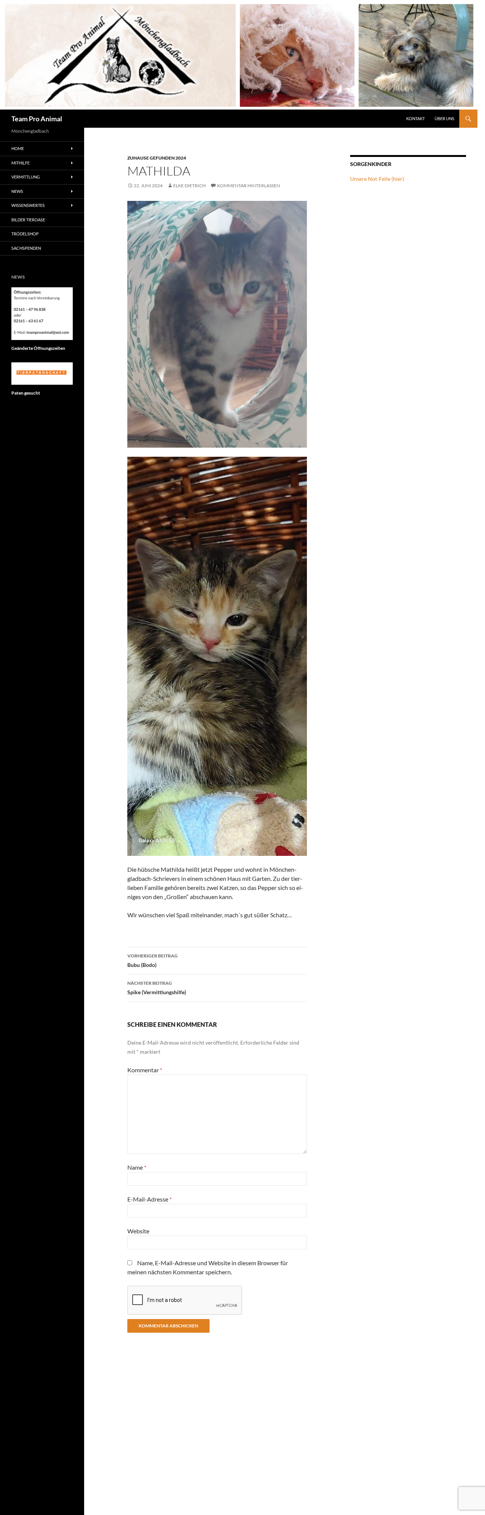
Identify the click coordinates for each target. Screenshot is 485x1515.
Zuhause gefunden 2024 (156, 158)
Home (17, 148)
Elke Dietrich (189, 185)
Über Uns (444, 118)
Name (136, 1167)
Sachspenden (26, 248)
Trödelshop (25, 233)
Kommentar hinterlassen (248, 185)
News (17, 191)
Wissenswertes (28, 205)
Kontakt (415, 118)
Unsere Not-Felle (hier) (377, 178)
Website (138, 1231)
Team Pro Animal (36, 118)
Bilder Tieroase (28, 219)
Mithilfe (20, 162)
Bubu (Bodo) (152, 960)
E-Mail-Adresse (149, 1199)
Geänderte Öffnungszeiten (38, 348)
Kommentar (144, 1069)
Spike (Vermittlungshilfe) (156, 987)
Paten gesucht (25, 393)
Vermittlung (25, 176)
